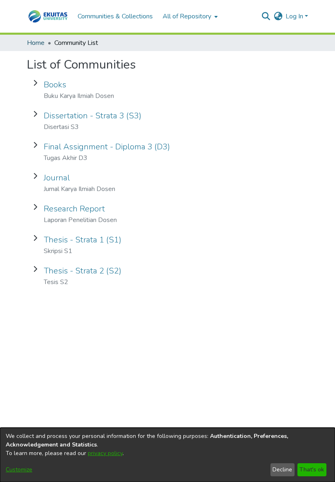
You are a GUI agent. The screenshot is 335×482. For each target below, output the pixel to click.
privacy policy (105, 453)
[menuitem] (189, 16)
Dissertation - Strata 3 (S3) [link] (92, 115)
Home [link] (36, 42)
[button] (48, 16)
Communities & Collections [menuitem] (115, 16)
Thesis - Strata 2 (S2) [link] (82, 270)
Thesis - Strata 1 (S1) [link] (82, 239)
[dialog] (167, 455)
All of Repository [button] (187, 16)
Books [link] (55, 84)
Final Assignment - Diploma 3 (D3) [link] (107, 146)
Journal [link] (57, 177)
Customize (19, 469)
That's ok (311, 469)
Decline (282, 469)
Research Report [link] (74, 208)
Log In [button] (295, 16)
